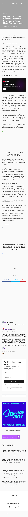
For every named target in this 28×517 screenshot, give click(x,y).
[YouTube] (18, 507)
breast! (21, 107)
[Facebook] (9, 507)
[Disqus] (14, 300)
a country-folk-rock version (11, 48)
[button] (2, 3)
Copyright (10, 503)
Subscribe (14, 381)
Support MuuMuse (8, 501)
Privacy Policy (17, 503)
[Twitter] (12, 507)
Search (25, 396)
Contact (22, 501)
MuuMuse (14, 3)
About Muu (16, 501)
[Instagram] (15, 507)
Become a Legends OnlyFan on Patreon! (14, 430)
